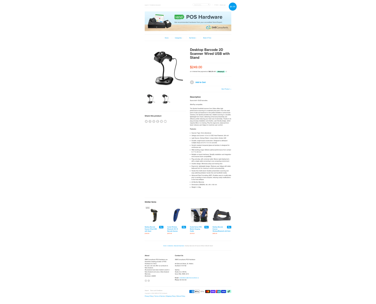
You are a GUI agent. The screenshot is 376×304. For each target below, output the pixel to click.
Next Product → (226, 89)
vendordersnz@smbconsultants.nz (189, 278)
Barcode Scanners (179, 246)
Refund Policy (181, 296)
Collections (170, 246)
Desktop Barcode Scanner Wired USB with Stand (151, 229)
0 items (216, 5)
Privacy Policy (149, 296)
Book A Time (207, 38)
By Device (192, 38)
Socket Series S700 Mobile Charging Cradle (196, 229)
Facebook (149, 281)
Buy (161, 227)
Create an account (155, 5)
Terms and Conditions (156, 290)
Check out (223, 5)
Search (147, 290)
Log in (146, 5)
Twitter (146, 281)
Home (167, 38)
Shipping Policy (170, 296)
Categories (178, 38)
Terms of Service (159, 296)
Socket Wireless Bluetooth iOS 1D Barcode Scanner (172, 229)
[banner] (188, 21)
